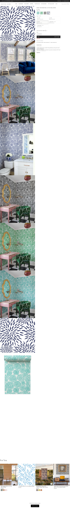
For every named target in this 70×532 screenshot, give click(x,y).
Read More (38, 52)
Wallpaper (26, 3)
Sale (56, 3)
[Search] (62, 4)
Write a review (35, 505)
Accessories (43, 3)
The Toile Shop (51, 3)
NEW (16, 3)
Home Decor (37, 3)
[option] (38, 13)
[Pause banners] (1, 1)
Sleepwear (21, 3)
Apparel (31, 3)
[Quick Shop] (16, 484)
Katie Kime (6, 4)
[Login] (64, 4)
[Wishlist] (65, 4)
